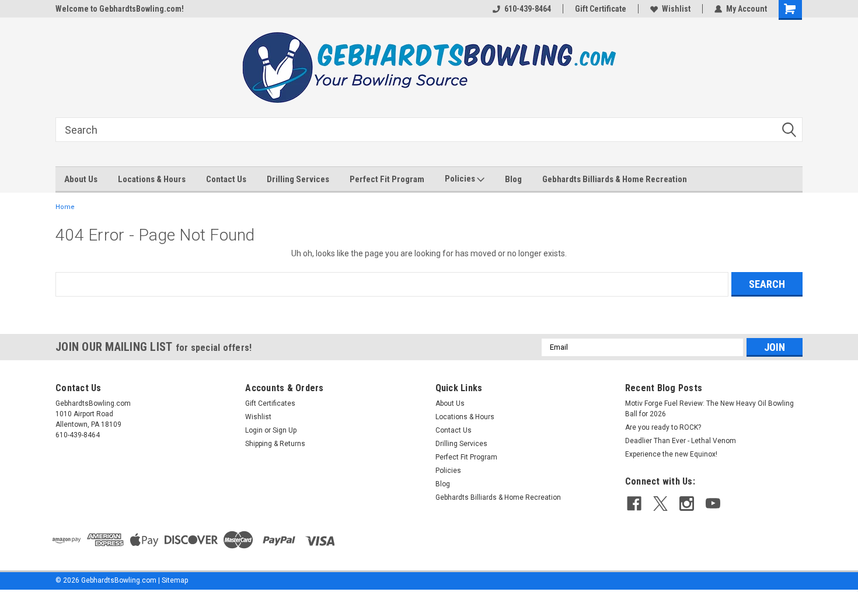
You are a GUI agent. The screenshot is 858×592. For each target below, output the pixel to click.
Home (65, 207)
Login (254, 430)
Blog (513, 179)
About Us (80, 179)
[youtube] (713, 503)
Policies (461, 178)
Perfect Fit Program (387, 179)
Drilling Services (298, 179)
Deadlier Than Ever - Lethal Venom (680, 441)
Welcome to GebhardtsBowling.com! (119, 8)
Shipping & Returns (275, 444)
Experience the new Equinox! (671, 454)
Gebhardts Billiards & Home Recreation (614, 179)
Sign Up (285, 430)
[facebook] (634, 503)
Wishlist (676, 8)
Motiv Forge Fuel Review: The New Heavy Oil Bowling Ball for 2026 (709, 408)
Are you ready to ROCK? (664, 427)
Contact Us (226, 179)
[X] (660, 503)
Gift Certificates (270, 403)
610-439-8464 (527, 8)
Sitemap (175, 580)
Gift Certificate (600, 8)
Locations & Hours (152, 179)
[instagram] (686, 503)
